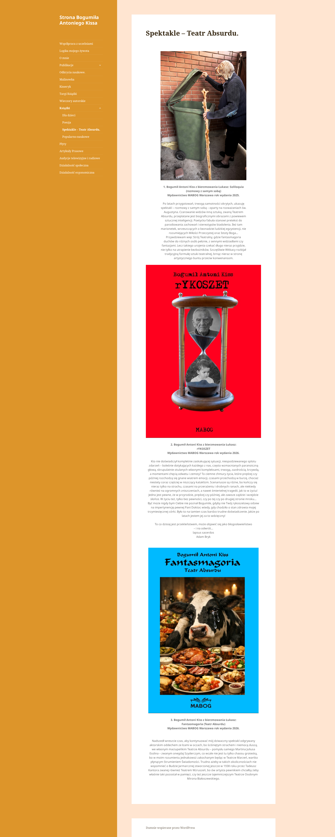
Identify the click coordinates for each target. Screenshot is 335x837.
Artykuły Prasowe (71, 151)
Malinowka (66, 79)
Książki (64, 108)
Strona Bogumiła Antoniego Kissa (79, 20)
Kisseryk (65, 87)
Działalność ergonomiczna (76, 172)
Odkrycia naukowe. (72, 72)
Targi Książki (68, 94)
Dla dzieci (68, 115)
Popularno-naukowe (75, 137)
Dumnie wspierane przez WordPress (170, 828)
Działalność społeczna (73, 165)
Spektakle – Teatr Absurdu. (81, 129)
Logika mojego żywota (74, 51)
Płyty (62, 144)
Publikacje (66, 65)
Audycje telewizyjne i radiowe (79, 158)
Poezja (66, 122)
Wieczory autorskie (72, 101)
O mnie (64, 58)
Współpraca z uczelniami (76, 44)
